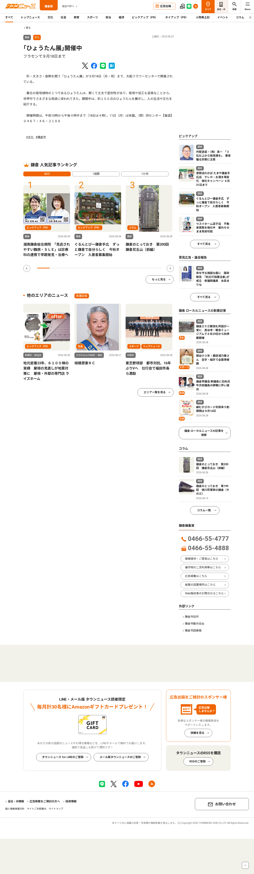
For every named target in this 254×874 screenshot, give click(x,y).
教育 (76, 17)
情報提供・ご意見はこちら (201, 558)
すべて (9, 17)
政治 (108, 17)
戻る (28, 27)
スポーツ (92, 17)
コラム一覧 (204, 510)
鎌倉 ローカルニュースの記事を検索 (204, 433)
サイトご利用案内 (36, 808)
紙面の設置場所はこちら (200, 584)
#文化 (30, 137)
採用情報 (71, 801)
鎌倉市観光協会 (194, 623)
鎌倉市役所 (192, 616)
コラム (240, 17)
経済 (121, 17)
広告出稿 (165, 6)
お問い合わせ (225, 804)
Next (170, 268)
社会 (63, 17)
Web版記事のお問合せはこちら (204, 593)
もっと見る (159, 279)
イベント (222, 17)
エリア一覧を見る (155, 392)
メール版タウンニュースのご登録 (120, 757)
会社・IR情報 (16, 801)
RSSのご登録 (197, 761)
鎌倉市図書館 (193, 630)
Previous (26, 268)
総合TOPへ (68, 6)
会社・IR (221, 9)
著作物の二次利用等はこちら (203, 567)
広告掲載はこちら (196, 576)
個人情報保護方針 (15, 808)
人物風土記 (203, 17)
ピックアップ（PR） (145, 17)
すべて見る (204, 244)
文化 (50, 17)
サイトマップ (56, 808)
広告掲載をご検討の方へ (45, 801)
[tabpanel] (46, 221)
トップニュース (30, 17)
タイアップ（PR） (176, 17)
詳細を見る (197, 733)
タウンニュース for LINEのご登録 (62, 757)
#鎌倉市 (41, 137)
